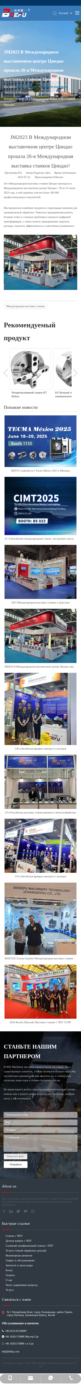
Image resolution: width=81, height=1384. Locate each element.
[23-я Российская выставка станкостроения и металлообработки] (40, 782)
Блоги (9, 1270)
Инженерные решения (19, 1255)
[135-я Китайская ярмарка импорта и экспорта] (40, 846)
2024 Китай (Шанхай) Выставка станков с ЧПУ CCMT (40, 1022)
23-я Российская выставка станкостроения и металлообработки (40, 812)
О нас (9, 1280)
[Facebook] (5, 1212)
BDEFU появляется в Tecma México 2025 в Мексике (40, 470)
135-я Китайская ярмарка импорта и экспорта (40, 876)
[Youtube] (27, 1212)
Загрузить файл (15, 1156)
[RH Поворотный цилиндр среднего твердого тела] (30, 369)
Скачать (10, 1275)
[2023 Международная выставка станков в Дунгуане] (40, 572)
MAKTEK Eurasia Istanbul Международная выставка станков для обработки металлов (40, 958)
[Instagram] (34, 1212)
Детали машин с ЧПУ (19, 1240)
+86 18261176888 (14, 1343)
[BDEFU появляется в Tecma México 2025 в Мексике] (40, 441)
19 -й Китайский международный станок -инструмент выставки (40, 538)
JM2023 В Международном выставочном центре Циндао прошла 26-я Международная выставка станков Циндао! (40, 666)
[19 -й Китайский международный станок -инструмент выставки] (40, 506)
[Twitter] (19, 1212)
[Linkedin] (12, 1212)
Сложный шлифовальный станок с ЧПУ (29, 1245)
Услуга (10, 1290)
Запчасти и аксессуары (19, 1265)
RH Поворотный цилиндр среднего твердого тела (26, 394)
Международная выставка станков (25, 306)
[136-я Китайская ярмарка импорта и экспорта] (40, 709)
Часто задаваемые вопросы (21, 1285)
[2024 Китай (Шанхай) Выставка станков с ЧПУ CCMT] (40, 992)
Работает (58, 177)
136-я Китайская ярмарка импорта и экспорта (40, 748)
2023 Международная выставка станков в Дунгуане (40, 602)
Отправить (16, 1164)
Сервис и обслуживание (20, 1260)
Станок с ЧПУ (14, 1236)
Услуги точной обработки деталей (26, 1250)
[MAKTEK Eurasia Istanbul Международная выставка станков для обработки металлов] (40, 919)
